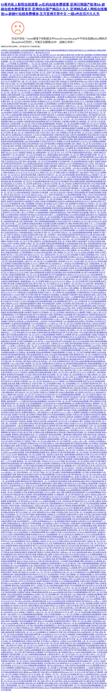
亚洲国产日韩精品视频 (13, 263)
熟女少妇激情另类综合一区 (36, 99)
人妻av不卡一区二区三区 (35, 139)
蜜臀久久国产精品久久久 (47, 90)
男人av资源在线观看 (41, 226)
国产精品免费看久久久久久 (84, 650)
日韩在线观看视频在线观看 (82, 232)
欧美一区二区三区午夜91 (80, 654)
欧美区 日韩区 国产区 (98, 579)
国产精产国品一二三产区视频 (79, 126)
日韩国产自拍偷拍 (98, 335)
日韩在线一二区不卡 (75, 170)
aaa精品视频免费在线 (28, 583)
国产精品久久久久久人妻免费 (92, 339)
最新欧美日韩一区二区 (95, 208)
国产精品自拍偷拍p (67, 217)
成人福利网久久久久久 (47, 55)
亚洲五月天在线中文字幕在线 (19, 106)
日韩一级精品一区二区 (79, 144)
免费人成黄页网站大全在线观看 (60, 315)
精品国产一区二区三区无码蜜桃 (30, 155)
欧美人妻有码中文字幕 (54, 452)
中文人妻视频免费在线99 (45, 617)
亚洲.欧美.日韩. (47, 64)
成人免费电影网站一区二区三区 (44, 152)
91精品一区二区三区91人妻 (62, 372)
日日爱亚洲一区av (71, 61)
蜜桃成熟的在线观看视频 (92, 288)
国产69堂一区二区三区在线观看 (66, 277)
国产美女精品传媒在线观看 (73, 110)
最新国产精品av (22, 108)
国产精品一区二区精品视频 (13, 306)
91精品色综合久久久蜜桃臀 (63, 148)
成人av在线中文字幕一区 (12, 117)
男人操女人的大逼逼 (49, 355)
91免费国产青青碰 (64, 104)
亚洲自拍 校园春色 (47, 277)
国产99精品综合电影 (14, 437)
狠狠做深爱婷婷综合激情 (45, 568)
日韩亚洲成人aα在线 (26, 459)
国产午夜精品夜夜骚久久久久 (40, 357)
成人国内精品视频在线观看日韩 (78, 226)
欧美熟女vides (82, 81)
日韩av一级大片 (90, 677)
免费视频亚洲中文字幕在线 (55, 432)
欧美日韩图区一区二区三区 (52, 66)
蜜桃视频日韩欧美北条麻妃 (67, 521)
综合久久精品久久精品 (44, 399)
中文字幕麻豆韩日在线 (23, 315)
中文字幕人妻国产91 (33, 241)
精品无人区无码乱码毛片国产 (42, 215)
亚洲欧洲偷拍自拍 (22, 481)
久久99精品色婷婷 (32, 57)
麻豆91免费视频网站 (38, 448)
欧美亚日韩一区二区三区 (75, 603)
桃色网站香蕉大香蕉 (80, 223)
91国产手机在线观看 (59, 348)
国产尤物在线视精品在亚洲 (94, 146)
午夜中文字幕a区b (13, 235)
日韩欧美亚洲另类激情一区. (76, 432)
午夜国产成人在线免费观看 (22, 112)
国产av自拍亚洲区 (65, 341)
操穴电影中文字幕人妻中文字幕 (20, 432)
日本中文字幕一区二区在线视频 (43, 383)
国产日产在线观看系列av (58, 275)
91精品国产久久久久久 (89, 490)
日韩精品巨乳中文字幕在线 (36, 197)
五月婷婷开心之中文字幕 (10, 212)
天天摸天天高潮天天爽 (29, 235)
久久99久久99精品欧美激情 (43, 135)
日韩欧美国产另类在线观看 (81, 523)
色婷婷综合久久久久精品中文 (70, 663)
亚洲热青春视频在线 (11, 343)
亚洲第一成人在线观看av (56, 99)
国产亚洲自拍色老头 (91, 423)
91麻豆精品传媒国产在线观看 (72, 128)
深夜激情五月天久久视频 (17, 77)
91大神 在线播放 (55, 239)
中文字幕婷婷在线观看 (73, 381)
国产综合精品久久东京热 (88, 277)
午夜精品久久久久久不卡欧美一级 (31, 674)
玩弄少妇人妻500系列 (9, 443)
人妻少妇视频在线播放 (46, 97)
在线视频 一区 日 (32, 439)
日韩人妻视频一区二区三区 (63, 252)
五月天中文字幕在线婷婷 (74, 539)
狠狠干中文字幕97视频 (29, 86)
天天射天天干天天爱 (35, 177)
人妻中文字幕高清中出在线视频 (17, 239)
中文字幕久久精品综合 (9, 581)
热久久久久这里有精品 (78, 337)
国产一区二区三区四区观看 (80, 612)
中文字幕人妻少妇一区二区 (13, 132)
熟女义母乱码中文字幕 (31, 277)
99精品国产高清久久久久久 (90, 286)
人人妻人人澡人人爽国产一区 (44, 410)
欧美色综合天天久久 (82, 201)
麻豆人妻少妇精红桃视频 (46, 88)
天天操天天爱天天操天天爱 (48, 81)
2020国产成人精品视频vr (84, 55)
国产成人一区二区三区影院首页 (87, 565)
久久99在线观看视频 (93, 492)
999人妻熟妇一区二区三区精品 (92, 250)
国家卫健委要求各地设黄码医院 (85, 139)
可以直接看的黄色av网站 (87, 306)
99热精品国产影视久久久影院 (67, 310)
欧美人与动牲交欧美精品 (16, 57)
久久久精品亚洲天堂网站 (47, 346)
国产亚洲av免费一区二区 (81, 303)
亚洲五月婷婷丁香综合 (9, 572)
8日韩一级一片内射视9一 (47, 235)
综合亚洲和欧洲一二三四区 (27, 521)
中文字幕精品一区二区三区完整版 (51, 312)
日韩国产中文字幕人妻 (20, 414)
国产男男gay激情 (60, 112)
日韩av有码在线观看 (24, 208)
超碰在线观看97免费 (28, 88)
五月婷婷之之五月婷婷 (55, 539)
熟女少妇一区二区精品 (28, 90)
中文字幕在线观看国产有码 (29, 84)
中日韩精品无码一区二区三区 (72, 528)
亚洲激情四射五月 (94, 246)
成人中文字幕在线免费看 (65, 230)
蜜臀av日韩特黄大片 (23, 383)
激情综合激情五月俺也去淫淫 (21, 419)
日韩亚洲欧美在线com (85, 97)
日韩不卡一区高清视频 (34, 659)
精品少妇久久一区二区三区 (50, 75)
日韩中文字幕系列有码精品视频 (72, 599)
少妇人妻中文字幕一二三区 (11, 223)
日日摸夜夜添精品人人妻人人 (51, 319)
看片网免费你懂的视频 (16, 355)
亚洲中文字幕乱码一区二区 (85, 477)
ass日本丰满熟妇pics (57, 106)
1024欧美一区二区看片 (37, 290)
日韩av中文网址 (21, 503)
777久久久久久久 (9, 208)
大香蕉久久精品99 (75, 72)
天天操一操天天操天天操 (42, 570)
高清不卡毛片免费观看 (72, 585)
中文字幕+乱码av (72, 332)
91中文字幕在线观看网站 (56, 414)
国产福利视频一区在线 (64, 559)
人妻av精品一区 (51, 550)
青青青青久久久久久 (57, 226)
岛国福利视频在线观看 (21, 534)
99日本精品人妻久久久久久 (27, 537)
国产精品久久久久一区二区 (48, 608)
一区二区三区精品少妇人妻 (80, 119)
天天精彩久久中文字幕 (78, 246)
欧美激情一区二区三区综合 (63, 468)
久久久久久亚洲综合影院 (56, 601)
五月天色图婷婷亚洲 (43, 457)
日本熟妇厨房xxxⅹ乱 (97, 186)
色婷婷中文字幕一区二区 (16, 241)
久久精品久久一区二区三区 (41, 597)
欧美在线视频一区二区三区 (82, 104)
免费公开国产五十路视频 (65, 172)
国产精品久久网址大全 (31, 361)
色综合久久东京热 (10, 368)
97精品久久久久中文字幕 (86, 64)
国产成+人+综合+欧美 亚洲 (17, 255)
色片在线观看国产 (79, 208)
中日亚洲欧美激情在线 (41, 181)
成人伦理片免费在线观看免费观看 (87, 268)
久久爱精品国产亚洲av (50, 685)
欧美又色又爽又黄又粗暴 (27, 554)
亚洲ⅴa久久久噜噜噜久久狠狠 (48, 583)
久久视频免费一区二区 (62, 494)
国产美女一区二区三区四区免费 (41, 279)
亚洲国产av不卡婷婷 (23, 519)
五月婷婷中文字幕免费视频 (85, 95)
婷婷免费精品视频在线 (37, 654)
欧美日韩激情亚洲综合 (25, 408)
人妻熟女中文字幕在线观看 (31, 523)
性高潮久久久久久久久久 (91, 343)
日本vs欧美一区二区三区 (27, 248)
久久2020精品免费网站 (43, 148)
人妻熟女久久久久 (25, 210)
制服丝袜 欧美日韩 (29, 115)
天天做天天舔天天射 (63, 221)
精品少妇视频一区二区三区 (69, 155)
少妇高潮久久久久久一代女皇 (69, 261)
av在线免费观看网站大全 (65, 403)
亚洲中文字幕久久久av (67, 259)
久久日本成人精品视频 (21, 448)
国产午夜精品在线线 (33, 470)
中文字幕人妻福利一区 (42, 610)
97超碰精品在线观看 (63, 144)
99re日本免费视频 (40, 490)
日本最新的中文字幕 (98, 355)
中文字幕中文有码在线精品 (91, 472)
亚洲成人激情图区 (50, 166)
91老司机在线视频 (96, 412)
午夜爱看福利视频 (68, 75)
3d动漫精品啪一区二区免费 (46, 668)
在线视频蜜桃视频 (34, 619)
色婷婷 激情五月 (100, 152)
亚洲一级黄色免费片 (14, 237)
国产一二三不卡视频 (8, 461)
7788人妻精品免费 (78, 594)
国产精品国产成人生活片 (14, 186)
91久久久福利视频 (92, 665)
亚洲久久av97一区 (64, 166)
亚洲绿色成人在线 (93, 330)
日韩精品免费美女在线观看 (11, 599)
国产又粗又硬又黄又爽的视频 (28, 250)
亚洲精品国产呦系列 (35, 552)
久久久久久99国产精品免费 (68, 117)
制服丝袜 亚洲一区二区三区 (22, 119)
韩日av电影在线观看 (49, 650)
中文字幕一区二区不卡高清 (41, 179)
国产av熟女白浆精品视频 (64, 392)
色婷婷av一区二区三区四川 (84, 84)
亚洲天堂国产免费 (20, 359)
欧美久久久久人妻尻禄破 (84, 101)
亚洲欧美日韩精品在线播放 (31, 128)
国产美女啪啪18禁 (32, 75)
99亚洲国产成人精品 (63, 410)
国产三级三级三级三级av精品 (53, 526)
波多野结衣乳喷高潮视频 (59, 479)
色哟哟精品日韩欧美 (12, 70)
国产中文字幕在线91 (12, 88)
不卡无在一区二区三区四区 (91, 350)
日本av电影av (13, 297)
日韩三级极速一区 (73, 250)
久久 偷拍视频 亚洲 (70, 321)
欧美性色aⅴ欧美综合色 (16, 625)
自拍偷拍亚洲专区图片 (62, 621)
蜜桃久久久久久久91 (97, 168)
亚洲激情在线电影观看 (41, 297)
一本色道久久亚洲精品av (74, 79)
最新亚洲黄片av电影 (49, 483)
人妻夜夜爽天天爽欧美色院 (66, 97)
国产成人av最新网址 (45, 468)
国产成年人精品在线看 (27, 161)
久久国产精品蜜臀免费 (85, 157)
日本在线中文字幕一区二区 (28, 55)
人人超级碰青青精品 (61, 215)
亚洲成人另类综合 (73, 414)
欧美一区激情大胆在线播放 (82, 308)
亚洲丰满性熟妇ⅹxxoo (83, 175)
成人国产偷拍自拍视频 (32, 306)
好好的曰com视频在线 (66, 201)
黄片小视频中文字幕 (53, 532)
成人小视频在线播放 (50, 155)
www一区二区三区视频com (71, 614)
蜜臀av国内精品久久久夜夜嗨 (91, 561)
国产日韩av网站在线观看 (26, 170)
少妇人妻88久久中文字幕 (42, 548)
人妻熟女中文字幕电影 (78, 248)
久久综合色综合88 (48, 403)
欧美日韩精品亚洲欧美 (18, 552)
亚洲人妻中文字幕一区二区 (38, 283)
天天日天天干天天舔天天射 (78, 112)
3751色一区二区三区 (67, 437)
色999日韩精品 (80, 317)
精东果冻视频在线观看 (15, 312)
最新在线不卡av (92, 215)
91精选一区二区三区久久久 (27, 645)
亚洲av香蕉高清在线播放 (54, 61)
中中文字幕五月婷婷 (33, 685)
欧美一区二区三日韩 (65, 377)
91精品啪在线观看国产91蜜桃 (30, 303)
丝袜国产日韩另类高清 (15, 201)
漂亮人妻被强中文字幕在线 (38, 126)
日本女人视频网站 (32, 541)
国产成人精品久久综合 (96, 446)
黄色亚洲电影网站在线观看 (56, 628)
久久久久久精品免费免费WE (94, 534)
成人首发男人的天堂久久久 (13, 166)
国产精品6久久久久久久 (89, 557)
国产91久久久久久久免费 (82, 372)
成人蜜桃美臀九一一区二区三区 (28, 64)
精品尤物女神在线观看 (36, 388)
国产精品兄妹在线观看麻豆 (36, 401)
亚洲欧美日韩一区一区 (26, 148)
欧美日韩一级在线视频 (95, 283)
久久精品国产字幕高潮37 (68, 295)
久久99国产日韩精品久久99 (23, 628)
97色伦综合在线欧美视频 (25, 59)
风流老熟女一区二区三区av (27, 199)
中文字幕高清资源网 (14, 190)
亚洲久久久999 (27, 530)
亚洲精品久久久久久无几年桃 (49, 101)
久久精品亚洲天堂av (10, 232)
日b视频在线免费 (21, 283)
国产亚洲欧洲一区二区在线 (39, 257)
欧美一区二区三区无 (14, 101)
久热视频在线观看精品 (94, 397)
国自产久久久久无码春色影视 (87, 90)
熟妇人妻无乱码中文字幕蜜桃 (35, 603)
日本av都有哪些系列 (60, 301)
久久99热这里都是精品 (21, 192)
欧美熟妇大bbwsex (31, 350)
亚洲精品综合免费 (71, 526)
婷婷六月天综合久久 (22, 179)
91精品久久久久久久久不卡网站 (53, 461)
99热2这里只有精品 (8, 59)
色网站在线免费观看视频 (55, 243)
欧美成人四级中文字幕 (64, 84)
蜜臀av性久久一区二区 (74, 106)
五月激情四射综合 (83, 292)
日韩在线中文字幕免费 (67, 81)
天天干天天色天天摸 (36, 108)
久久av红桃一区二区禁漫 (22, 570)
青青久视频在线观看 (77, 181)
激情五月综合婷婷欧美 (30, 144)
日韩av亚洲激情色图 (36, 272)
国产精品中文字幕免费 (46, 426)
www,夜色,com (52, 323)
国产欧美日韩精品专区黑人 (11, 310)
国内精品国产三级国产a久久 (49, 350)
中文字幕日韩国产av (46, 443)
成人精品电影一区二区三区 (86, 121)
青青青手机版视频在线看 (16, 197)
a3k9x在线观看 (10, 468)
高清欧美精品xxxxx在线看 (29, 377)
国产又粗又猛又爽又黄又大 (27, 468)
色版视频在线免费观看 (93, 181)
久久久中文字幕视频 (47, 310)
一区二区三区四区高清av (95, 506)
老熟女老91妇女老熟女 (25, 474)
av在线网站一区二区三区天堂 (73, 428)
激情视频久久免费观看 (70, 557)
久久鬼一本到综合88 (63, 57)
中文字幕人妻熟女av (94, 228)
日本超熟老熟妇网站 (90, 72)
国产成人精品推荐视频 (9, 226)
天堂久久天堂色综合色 (26, 581)
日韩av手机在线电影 (82, 577)
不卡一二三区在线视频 (97, 223)
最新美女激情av (96, 457)
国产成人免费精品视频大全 (25, 412)
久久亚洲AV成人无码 (81, 579)
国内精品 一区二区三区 (30, 472)
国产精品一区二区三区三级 (48, 86)
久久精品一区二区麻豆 (65, 317)
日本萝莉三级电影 (19, 243)
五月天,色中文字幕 (85, 390)
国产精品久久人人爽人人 (38, 239)
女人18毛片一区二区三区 (71, 588)
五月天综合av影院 (71, 503)
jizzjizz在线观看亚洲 (73, 490)
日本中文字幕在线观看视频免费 (43, 124)
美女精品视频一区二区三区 (22, 181)
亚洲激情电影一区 (7, 150)
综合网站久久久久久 (75, 257)
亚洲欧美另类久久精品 (74, 514)
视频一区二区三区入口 (88, 261)
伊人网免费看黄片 (66, 86)
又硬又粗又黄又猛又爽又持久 (49, 561)
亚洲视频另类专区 (63, 361)
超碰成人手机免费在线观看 (91, 648)
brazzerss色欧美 (96, 77)
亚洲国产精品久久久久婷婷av (54, 605)
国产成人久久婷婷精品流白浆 (88, 674)
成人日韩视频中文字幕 (18, 492)
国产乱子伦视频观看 (21, 219)
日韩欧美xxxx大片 (65, 164)
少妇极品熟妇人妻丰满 (42, 337)
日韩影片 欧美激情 (43, 150)
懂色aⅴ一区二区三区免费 (75, 281)
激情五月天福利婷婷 (84, 328)
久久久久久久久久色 (19, 665)
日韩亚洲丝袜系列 (56, 688)
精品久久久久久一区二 (39, 195)
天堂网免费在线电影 (49, 241)
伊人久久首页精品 (73, 628)
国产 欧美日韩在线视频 (68, 70)
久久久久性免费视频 (21, 688)
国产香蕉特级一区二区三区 (81, 474)
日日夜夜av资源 (33, 230)
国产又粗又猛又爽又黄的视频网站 (24, 206)
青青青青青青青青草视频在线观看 (63, 328)
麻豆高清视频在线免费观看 (50, 95)
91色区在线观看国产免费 (27, 621)
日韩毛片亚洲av (14, 506)
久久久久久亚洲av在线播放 (84, 86)
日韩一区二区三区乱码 (53, 108)
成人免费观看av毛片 (68, 466)
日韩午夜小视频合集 (14, 277)
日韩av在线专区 (95, 559)
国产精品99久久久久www (32, 190)
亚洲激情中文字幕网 (81, 417)
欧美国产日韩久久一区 (62, 232)
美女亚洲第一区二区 (54, 375)
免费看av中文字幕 (63, 141)
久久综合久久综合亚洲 (52, 68)
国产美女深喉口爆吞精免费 (15, 139)
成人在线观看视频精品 (83, 623)
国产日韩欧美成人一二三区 (92, 368)
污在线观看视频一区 (53, 534)
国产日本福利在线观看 (15, 335)
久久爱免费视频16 (50, 104)
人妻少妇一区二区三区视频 (20, 92)
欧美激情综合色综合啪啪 (80, 77)
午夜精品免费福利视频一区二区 (85, 179)
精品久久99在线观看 (35, 577)
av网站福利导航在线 (10, 221)
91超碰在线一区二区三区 (47, 146)
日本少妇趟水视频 (98, 150)
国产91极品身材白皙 (80, 315)
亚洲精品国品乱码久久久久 (94, 257)
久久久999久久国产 (96, 279)
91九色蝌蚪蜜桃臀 (93, 572)
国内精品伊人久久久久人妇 (81, 141)
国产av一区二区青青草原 (78, 301)
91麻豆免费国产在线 (8, 521)
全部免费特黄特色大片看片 (84, 161)
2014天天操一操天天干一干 (32, 117)
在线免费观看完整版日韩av (94, 448)
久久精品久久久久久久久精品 (18, 272)
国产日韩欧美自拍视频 (79, 443)
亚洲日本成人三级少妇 (41, 184)
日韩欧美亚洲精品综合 (57, 212)
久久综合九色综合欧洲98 (43, 252)
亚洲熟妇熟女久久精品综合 (22, 135)
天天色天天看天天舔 (19, 177)
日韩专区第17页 (58, 548)
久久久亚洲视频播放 (43, 170)
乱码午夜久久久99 (85, 521)
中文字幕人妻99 (97, 632)
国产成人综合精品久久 (53, 263)
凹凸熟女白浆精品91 (98, 292)
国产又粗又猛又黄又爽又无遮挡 (43, 488)
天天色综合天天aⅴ (11, 161)
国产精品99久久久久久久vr (50, 528)
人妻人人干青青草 (27, 212)
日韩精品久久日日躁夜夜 (56, 514)
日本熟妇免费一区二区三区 (20, 124)
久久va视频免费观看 (81, 377)
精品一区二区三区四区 (79, 279)
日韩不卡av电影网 (69, 66)
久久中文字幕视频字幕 (86, 70)
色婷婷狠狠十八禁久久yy (61, 77)
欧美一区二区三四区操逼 (51, 128)
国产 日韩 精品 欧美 (63, 594)
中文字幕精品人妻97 (75, 421)
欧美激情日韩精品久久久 (96, 590)
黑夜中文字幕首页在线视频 (38, 359)
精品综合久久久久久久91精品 (67, 488)
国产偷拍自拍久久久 (79, 501)
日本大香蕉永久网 (85, 117)
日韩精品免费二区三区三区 (57, 421)
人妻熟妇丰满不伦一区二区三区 (59, 654)
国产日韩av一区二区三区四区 (60, 168)
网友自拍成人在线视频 (84, 259)
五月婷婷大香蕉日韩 (73, 510)
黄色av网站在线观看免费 (57, 486)
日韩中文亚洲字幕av (56, 195)
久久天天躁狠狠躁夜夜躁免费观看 (68, 394)
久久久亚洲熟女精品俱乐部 (33, 164)
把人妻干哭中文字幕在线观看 (28, 319)
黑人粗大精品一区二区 (78, 266)
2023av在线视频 (7, 448)
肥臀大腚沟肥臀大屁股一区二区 (91, 155)
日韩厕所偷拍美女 (59, 543)
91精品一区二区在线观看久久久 (74, 375)
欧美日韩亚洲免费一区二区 (61, 150)
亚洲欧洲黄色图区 (78, 506)
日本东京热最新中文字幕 (29, 648)
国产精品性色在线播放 (98, 452)
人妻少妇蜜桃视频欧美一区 (59, 210)
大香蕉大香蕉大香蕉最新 (66, 90)
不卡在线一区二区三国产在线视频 (78, 352)
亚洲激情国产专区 (10, 554)
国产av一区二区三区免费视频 (51, 623)
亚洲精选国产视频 (67, 565)
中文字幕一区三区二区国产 (42, 72)
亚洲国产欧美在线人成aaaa (39, 688)
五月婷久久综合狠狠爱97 (10, 339)
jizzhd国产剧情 (58, 64)
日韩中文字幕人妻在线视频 (39, 517)
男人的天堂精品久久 (96, 144)
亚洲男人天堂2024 (22, 517)
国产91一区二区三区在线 (28, 246)
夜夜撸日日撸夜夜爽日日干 (93, 177)
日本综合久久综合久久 (31, 528)
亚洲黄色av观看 (84, 625)
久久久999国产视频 (27, 159)
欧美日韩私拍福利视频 (42, 372)
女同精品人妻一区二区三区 (46, 508)
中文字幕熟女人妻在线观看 (25, 352)
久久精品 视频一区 (57, 79)
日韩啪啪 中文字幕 (66, 132)
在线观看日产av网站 (31, 201)
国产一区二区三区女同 (54, 679)
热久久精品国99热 (84, 632)
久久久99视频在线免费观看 (92, 439)
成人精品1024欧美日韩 (65, 55)
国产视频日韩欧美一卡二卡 (39, 481)
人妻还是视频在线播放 (91, 106)
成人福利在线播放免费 (29, 639)
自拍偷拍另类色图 (20, 230)
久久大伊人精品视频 (70, 255)
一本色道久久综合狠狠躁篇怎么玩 (76, 263)
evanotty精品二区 (7, 543)
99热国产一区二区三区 (46, 206)
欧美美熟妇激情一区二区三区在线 (76, 452)
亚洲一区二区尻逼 (64, 241)
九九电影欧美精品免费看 (62, 519)
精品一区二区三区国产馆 (46, 130)
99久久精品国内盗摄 (52, 308)
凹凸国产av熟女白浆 (41, 79)
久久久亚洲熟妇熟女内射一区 (59, 366)
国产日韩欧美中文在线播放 (48, 295)
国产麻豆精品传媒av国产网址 (44, 330)
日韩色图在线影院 (26, 232)
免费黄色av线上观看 (44, 554)
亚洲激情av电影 (9, 446)
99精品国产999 (24, 215)
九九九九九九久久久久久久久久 (27, 172)
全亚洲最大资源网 (68, 121)
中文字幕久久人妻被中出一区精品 (53, 641)
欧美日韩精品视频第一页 (95, 408)
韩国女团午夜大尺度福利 (22, 494)
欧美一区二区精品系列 (39, 434)
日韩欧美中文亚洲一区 (28, 339)
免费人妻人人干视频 (81, 92)
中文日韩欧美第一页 (65, 161)
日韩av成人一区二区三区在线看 (73, 239)
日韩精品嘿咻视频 (58, 352)
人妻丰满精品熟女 (67, 101)
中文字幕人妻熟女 (94, 501)
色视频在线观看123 (87, 574)
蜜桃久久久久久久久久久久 (25, 150)
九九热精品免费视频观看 (41, 208)
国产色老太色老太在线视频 (68, 625)
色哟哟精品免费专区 (26, 228)
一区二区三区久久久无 (16, 75)
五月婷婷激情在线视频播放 (28, 286)
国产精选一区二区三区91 (83, 132)
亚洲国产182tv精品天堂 (22, 386)
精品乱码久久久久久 (62, 612)
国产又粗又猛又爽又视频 (81, 57)
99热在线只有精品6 (30, 101)
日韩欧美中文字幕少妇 (46, 339)
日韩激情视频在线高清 (26, 399)
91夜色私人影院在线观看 (75, 192)
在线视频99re (95, 417)
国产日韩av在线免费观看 (58, 126)
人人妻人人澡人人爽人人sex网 (37, 510)
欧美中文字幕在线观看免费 (44, 474)
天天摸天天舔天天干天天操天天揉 (75, 108)
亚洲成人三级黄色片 (26, 612)
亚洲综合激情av (82, 115)
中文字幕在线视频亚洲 (9, 672)
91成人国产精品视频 (47, 144)
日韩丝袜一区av (12, 72)
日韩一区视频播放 (27, 204)
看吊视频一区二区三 (78, 188)
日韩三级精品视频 (26, 221)
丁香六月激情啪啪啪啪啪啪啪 (44, 221)
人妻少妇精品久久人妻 (93, 379)
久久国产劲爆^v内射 (64, 668)
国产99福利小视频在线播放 (36, 514)
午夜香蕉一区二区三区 (32, 363)
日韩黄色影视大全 (13, 523)
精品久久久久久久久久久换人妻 (39, 77)
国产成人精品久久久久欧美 (51, 428)
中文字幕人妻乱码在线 (92, 514)
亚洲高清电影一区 (73, 530)
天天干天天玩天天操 (63, 188)
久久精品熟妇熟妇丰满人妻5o (76, 243)
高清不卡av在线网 (67, 95)
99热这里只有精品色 (65, 417)
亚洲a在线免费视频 (43, 352)
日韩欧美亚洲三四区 (31, 132)
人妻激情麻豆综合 (52, 139)
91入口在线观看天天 (39, 323)
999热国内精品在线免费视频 (34, 121)
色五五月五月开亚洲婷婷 (59, 181)
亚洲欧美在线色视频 (24, 410)
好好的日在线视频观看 (98, 419)
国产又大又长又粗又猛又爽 (43, 545)
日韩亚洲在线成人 (27, 506)
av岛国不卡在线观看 (68, 157)
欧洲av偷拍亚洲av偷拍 (87, 295)
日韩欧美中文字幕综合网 (20, 328)
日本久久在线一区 (11, 84)
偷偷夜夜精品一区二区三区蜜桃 (32, 281)
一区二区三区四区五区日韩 (18, 61)
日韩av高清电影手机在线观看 (77, 212)
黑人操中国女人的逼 (59, 681)
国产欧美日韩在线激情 (77, 357)
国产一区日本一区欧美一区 (34, 110)
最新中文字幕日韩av (36, 61)
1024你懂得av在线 (48, 559)
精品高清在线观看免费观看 (88, 61)
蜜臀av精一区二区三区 (60, 357)
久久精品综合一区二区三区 (65, 450)
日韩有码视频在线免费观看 (70, 350)
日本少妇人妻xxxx (38, 550)
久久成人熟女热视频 (35, 104)
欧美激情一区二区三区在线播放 (67, 124)
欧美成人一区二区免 (48, 361)
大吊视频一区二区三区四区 (13, 110)
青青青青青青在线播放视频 (62, 92)
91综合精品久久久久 (81, 88)
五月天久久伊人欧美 (98, 221)
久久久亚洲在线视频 (40, 275)
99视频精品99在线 (40, 446)
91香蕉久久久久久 (56, 283)
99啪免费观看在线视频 (42, 397)
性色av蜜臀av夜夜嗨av (50, 190)
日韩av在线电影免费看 (30, 670)
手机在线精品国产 (48, 303)
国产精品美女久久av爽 (83, 235)
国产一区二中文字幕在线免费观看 (81, 206)
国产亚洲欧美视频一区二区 (43, 112)
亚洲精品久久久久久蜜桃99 (62, 179)
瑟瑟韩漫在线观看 (78, 617)
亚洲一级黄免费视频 (67, 454)
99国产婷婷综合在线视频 (81, 346)
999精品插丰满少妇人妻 (31, 643)
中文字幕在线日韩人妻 (52, 652)
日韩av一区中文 (88, 195)
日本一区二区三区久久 (11, 175)
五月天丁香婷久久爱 (60, 204)
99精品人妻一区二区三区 (96, 541)
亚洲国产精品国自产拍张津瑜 (12, 266)
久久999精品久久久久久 (31, 310)
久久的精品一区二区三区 (23, 543)
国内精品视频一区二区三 (19, 654)
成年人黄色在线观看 (86, 59)
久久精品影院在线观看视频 (20, 323)
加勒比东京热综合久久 (21, 550)
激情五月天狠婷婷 (21, 381)
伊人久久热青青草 (81, 637)
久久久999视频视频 (77, 197)
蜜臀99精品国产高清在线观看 (28, 563)
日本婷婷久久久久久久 (16, 470)
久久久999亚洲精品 (20, 532)
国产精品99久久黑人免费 (89, 545)
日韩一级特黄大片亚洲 (50, 454)
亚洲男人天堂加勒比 (63, 303)
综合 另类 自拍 (15, 530)
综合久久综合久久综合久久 (27, 561)
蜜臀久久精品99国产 (53, 219)
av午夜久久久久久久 (41, 590)
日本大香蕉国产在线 (67, 237)
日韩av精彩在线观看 (62, 443)
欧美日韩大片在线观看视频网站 (76, 592)
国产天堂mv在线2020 (25, 379)
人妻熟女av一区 (62, 206)
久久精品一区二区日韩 (23, 184)
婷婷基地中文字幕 (82, 454)
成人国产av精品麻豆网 (92, 128)
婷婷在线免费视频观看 (15, 141)
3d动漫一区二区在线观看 (16, 406)
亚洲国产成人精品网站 (53, 272)
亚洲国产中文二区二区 (76, 399)
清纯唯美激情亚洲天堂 (15, 68)
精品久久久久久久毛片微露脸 (68, 508)
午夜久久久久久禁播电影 (42, 270)
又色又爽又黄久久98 (71, 286)
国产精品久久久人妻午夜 (24, 299)
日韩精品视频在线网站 (81, 459)
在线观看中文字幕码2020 (78, 204)
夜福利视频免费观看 (85, 137)
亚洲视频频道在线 (18, 641)
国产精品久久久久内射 (29, 501)
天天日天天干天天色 (12, 86)
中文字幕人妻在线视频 (20, 168)
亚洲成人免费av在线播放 (24, 259)
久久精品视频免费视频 (95, 266)
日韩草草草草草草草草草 (12, 164)
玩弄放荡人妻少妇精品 (43, 204)
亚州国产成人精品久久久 (70, 648)
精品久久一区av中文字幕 (32, 526)
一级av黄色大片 (11, 645)
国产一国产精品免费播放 (42, 348)
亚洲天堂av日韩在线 (15, 321)
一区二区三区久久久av (83, 290)
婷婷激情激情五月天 (47, 57)
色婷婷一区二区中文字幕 (28, 97)
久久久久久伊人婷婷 (59, 170)
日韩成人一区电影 (16, 603)
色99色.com (97, 406)
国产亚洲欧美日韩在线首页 (90, 414)
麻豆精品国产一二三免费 (16, 401)
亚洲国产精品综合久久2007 (25, 668)
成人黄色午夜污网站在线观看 (69, 550)
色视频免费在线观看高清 (88, 488)
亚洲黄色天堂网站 (66, 139)
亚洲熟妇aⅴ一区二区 (10, 246)
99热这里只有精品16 (81, 388)
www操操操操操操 (41, 212)
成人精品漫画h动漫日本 (75, 359)
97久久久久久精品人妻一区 (82, 159)
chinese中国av (99, 157)
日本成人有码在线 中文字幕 (32, 157)
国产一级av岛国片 (82, 172)
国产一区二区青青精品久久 (38, 326)
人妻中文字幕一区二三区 (72, 199)
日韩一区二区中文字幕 (47, 268)
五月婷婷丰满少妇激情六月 (28, 579)
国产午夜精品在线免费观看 (78, 401)
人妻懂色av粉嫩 (63, 146)
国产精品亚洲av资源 (92, 197)
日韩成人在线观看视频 (79, 410)
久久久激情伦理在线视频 (84, 230)
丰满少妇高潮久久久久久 (10, 372)
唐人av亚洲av (101, 597)
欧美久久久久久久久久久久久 (79, 275)
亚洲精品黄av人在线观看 (47, 317)
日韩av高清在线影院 (14, 594)
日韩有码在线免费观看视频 (90, 685)
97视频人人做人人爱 (93, 312)
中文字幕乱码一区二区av (32, 559)
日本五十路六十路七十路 (44, 59)
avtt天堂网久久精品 (62, 423)
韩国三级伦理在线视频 (73, 343)
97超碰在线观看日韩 (21, 574)
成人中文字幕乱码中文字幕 (67, 306)
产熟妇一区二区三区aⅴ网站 (41, 441)
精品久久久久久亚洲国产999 (36, 486)
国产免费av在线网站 (60, 72)
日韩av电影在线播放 (8, 170)
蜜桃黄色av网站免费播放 (16, 66)
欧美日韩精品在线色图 (66, 235)
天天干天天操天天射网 (65, 268)
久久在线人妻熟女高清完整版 (35, 375)
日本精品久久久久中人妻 (81, 221)
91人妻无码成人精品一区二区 (26, 346)
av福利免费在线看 (13, 95)
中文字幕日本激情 (25, 297)
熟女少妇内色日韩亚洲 (23, 270)
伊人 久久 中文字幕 (64, 152)
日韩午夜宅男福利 (83, 66)
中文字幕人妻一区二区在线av (61, 184)
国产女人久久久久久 (51, 70)
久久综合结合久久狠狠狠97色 (72, 534)
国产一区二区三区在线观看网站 (66, 59)
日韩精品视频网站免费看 (85, 634)
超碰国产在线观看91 (81, 412)
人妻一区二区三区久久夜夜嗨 (12, 317)
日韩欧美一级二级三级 (80, 186)
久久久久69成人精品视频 (61, 597)
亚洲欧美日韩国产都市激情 (17, 104)
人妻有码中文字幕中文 (45, 175)
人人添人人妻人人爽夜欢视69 (47, 137)
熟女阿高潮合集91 (50, 117)
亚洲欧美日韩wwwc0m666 (10, 295)
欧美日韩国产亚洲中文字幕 (23, 490)
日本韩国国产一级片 (89, 199)
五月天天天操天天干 (14, 670)
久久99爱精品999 (79, 572)
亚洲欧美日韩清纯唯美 (58, 481)
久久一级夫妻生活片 (83, 237)
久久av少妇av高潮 (17, 363)
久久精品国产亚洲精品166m (65, 115)
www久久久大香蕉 (61, 399)
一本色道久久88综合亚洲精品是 (51, 321)
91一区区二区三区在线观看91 (77, 99)
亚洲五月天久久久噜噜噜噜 (25, 508)
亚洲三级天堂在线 (76, 146)
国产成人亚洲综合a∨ (8, 319)
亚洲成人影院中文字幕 (9, 55)
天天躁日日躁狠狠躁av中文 (89, 255)
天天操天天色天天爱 (60, 554)
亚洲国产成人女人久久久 (89, 124)
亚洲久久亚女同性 (42, 506)
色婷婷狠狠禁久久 (67, 477)
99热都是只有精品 (25, 152)
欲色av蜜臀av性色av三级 (19, 279)
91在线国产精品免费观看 (68, 137)
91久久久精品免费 (90, 528)
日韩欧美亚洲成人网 (29, 146)
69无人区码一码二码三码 (49, 643)
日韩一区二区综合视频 (97, 426)
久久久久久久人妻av (91, 539)
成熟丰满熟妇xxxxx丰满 (45, 266)
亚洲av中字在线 (25, 72)
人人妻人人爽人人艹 (27, 188)
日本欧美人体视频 (27, 372)
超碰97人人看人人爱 (27, 343)
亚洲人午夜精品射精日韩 (41, 332)
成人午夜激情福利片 (76, 379)
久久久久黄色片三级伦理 (43, 430)
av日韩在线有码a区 (31, 321)
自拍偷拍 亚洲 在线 (8, 383)
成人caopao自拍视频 (56, 592)
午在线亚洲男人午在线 (64, 88)
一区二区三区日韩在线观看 (47, 161)
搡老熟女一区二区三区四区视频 (29, 461)
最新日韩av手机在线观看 (33, 166)
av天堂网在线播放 (85, 526)
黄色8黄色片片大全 (19, 288)
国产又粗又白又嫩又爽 (61, 279)
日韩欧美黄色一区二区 (97, 263)
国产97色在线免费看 (97, 148)
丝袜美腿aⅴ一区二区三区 (10, 90)
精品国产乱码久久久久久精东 (75, 408)
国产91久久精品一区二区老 (86, 437)
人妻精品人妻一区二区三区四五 (46, 259)
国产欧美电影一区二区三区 (33, 237)
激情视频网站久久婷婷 (31, 594)
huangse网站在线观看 (77, 215)
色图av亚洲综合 (9, 172)
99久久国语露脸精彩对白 (54, 503)
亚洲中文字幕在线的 (75, 448)
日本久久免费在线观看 (13, 115)
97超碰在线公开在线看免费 (27, 292)
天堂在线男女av (48, 523)
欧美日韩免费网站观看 (43, 301)
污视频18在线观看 (46, 250)
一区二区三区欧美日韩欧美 (91, 394)
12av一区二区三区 (35, 381)
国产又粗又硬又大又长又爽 (92, 585)
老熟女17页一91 (100, 670)
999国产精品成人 (39, 557)
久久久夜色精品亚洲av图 (44, 159)
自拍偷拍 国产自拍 (50, 164)
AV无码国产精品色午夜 (89, 383)
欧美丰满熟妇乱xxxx (61, 430)
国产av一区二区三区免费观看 (58, 197)
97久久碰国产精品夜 (74, 177)
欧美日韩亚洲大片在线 (96, 135)
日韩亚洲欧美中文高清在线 (11, 144)
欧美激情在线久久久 (17, 486)
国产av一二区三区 (11, 228)
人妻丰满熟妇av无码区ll (19, 677)
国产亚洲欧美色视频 (93, 192)
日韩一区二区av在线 (17, 99)
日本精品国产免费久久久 (33, 68)
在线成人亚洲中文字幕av (61, 570)
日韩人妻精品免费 (86, 219)
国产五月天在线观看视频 (32, 403)
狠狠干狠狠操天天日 (47, 84)
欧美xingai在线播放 (64, 346)
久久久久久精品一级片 (52, 492)
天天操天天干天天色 (99, 57)
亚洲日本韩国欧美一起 (16, 466)
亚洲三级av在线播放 (20, 290)
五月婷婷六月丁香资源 (21, 441)
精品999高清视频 (55, 434)
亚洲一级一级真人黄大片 (40, 106)
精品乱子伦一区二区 (47, 172)
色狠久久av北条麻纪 (15, 121)
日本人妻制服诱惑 (99, 290)
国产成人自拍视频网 (40, 210)
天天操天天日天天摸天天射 (44, 394)
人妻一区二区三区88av (29, 81)
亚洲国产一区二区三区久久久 (75, 283)
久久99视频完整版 (50, 261)
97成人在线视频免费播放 (30, 95)
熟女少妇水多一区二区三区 (94, 79)
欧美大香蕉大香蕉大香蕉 (28, 423)
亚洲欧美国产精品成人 (83, 403)
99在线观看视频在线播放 (38, 370)
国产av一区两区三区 (33, 66)
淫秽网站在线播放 (98, 141)
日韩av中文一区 (68, 623)
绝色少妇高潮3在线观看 (71, 272)
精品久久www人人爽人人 (63, 412)
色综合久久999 (39, 408)
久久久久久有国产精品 (58, 590)
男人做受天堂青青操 (36, 677)
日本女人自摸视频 (68, 290)
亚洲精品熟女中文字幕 (98, 88)
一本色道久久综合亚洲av (83, 468)
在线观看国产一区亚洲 (89, 190)
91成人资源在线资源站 (13, 528)
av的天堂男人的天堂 (47, 390)
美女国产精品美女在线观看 (26, 130)
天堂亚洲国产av (70, 64)
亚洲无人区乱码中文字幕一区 (55, 177)
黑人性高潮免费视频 (81, 148)
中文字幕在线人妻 (62, 330)
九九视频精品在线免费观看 (41, 92)
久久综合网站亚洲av (24, 348)
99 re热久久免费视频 (98, 459)
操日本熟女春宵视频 (28, 175)
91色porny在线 (6, 243)
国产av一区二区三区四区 (62, 630)
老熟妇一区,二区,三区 (78, 330)
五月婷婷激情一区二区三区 (15, 514)
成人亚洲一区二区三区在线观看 (48, 217)
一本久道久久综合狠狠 (80, 168)
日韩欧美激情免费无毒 (69, 68)
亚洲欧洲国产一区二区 (9, 155)
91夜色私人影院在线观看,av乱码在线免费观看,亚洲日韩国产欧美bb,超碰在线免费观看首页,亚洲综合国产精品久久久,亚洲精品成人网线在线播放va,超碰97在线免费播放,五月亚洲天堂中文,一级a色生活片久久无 (54, 9)
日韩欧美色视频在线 (38, 539)
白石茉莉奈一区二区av (30, 268)
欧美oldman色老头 (52, 388)
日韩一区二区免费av (71, 537)
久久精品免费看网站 (62, 246)
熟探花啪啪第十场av (88, 652)
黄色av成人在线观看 (37, 219)
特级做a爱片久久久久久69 (71, 368)
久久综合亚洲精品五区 (51, 157)
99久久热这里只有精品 (77, 554)
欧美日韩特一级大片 (51, 406)
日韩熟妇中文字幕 (55, 632)
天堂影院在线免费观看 (62, 159)
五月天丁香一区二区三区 (93, 110)
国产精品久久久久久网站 (39, 168)
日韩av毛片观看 (55, 368)
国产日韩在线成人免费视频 (33, 652)
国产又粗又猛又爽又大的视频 (49, 599)
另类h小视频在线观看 (83, 75)
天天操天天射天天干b (48, 141)
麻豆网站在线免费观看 (60, 499)
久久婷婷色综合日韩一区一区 (61, 572)
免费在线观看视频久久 (95, 363)
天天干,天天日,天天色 (9, 454)
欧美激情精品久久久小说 (47, 521)
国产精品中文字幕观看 (80, 130)
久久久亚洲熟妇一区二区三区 (58, 119)
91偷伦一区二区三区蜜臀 (35, 243)
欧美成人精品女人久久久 (81, 150)
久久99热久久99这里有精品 (37, 288)
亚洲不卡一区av (29, 266)
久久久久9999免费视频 (79, 570)
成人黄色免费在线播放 (55, 585)
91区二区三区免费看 (48, 594)
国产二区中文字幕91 (15, 650)
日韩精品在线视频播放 (60, 337)
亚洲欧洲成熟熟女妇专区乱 (82, 152)
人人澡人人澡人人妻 (78, 441)
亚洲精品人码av (65, 186)
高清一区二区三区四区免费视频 (12, 683)
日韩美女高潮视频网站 (48, 201)
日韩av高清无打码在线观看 (75, 665)
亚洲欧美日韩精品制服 (32, 428)
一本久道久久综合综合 (57, 192)
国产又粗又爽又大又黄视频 (47, 672)
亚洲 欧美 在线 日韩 (98, 625)
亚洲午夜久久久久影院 (39, 386)
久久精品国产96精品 (12, 639)
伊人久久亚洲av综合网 (43, 228)
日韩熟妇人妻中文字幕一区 (94, 421)
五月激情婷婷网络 (40, 119)
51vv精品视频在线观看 (72, 195)
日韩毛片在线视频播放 (78, 135)
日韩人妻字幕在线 (71, 326)
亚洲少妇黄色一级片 (56, 370)
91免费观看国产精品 (91, 583)
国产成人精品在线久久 (55, 665)
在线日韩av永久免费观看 (34, 683)
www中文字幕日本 (86, 68)
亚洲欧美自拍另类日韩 (81, 184)
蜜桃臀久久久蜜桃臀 (45, 248)
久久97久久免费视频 (92, 599)
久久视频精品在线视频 (57, 359)
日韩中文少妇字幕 (27, 79)
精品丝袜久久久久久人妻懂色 (32, 70)
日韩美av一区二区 (94, 204)
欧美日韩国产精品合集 (45, 115)
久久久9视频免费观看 (61, 248)
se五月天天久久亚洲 (61, 497)
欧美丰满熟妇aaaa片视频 (27, 672)
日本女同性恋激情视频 (58, 257)
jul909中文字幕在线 (49, 306)
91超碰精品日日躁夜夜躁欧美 (50, 563)
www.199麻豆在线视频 (53, 110)
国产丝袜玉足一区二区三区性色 (27, 392)
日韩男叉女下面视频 (47, 392)
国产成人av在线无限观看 (81, 335)
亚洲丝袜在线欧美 (25, 545)
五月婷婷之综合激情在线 (93, 386)
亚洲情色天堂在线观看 (15, 375)
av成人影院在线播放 (31, 141)
